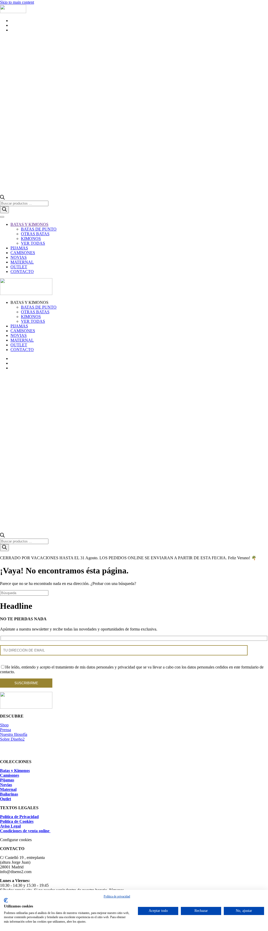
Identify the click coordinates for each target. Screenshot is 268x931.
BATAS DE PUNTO (39, 229)
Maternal (8, 789)
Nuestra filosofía (13, 734)
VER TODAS (33, 243)
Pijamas (7, 780)
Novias (6, 784)
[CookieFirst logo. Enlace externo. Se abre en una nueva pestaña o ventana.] (6, 900)
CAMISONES (22, 252)
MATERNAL (22, 262)
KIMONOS (31, 238)
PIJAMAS (19, 248)
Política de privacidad (117, 896)
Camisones (9, 775)
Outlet (5, 799)
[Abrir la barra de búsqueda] (2, 198)
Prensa (5, 729)
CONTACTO (22, 271)
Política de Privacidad (19, 816)
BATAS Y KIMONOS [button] (29, 302)
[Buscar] (4, 209)
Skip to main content (17, 2)
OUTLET (18, 267)
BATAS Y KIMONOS (29, 224)
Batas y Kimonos (15, 770)
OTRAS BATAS (35, 234)
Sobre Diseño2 (12, 739)
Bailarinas (9, 794)
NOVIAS (18, 257)
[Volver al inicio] (13, 11)
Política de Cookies (17, 821)
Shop (4, 725)
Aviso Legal (10, 826)
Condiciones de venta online (25, 831)
